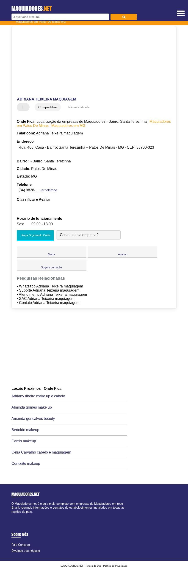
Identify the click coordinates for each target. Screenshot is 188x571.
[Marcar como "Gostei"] (21, 107)
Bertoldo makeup (25, 430)
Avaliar (122, 254)
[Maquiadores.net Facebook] (12, 515)
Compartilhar (47, 107)
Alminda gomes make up (31, 407)
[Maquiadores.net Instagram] (17, 515)
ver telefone (48, 190)
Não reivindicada (79, 107)
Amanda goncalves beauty (33, 419)
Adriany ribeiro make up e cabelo (38, 396)
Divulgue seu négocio (25, 550)
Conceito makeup (25, 463)
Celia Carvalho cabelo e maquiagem (41, 452)
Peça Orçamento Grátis (35, 235)
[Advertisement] (90, 62)
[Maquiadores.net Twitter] (15, 515)
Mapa (51, 254)
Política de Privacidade (115, 566)
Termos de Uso (93, 566)
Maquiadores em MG (68, 126)
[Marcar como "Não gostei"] (26, 107)
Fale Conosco (20, 544)
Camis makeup (23, 441)
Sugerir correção (51, 267)
